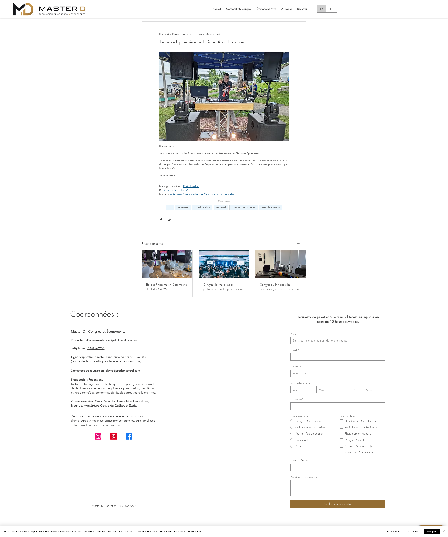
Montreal (221, 207)
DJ (170, 207)
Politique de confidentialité (187, 531)
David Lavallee (202, 207)
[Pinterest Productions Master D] (113, 436)
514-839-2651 (95, 348)
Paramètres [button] (393, 531)
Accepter (432, 531)
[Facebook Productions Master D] (129, 436)
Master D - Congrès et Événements (98, 331)
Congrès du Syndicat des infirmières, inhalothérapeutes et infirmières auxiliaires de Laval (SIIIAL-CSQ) (280, 286)
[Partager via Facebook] (161, 219)
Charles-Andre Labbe (243, 207)
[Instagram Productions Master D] (98, 436)
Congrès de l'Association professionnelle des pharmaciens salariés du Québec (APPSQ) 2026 (223, 286)
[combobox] (338, 389)
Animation (183, 207)
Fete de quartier (270, 207)
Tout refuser (412, 531)
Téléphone (296, 366)
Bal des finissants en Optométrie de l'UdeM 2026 (166, 286)
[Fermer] (444, 531)
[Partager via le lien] (169, 219)
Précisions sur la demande (303, 477)
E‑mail (294, 350)
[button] (239, 8)
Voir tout (301, 243)
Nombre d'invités (299, 460)
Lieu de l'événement (300, 399)
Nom (294, 333)
